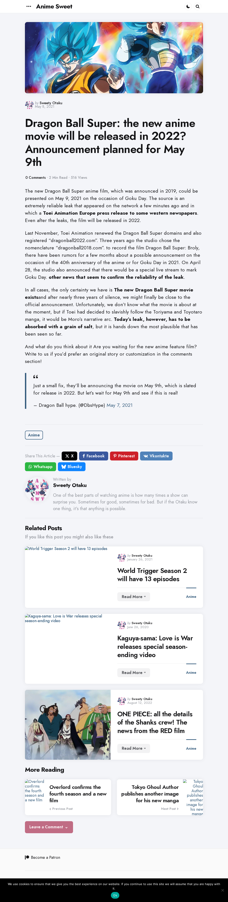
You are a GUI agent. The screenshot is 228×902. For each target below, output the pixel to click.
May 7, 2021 (120, 405)
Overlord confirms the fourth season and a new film (78, 794)
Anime (34, 435)
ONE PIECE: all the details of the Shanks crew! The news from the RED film (154, 722)
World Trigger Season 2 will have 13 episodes (152, 574)
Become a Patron (45, 857)
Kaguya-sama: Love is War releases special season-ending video (155, 646)
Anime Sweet (54, 6)
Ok (115, 895)
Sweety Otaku (51, 103)
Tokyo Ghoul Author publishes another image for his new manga (150, 794)
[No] (222, 890)
